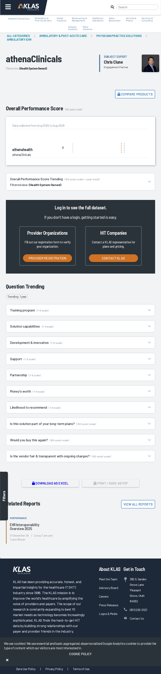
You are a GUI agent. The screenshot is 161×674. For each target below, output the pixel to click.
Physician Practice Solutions (119, 36)
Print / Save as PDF (112, 483)
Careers (104, 596)
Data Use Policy (26, 669)
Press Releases (108, 605)
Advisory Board (108, 588)
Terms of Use (81, 669)
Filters (4, 496)
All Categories (18, 36)
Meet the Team (108, 579)
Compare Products (136, 94)
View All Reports (138, 504)
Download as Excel (51, 483)
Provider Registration (48, 258)
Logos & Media (108, 613)
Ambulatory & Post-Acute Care (63, 36)
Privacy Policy (54, 669)
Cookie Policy (80, 654)
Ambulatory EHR (19, 39)
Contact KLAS (113, 258)
